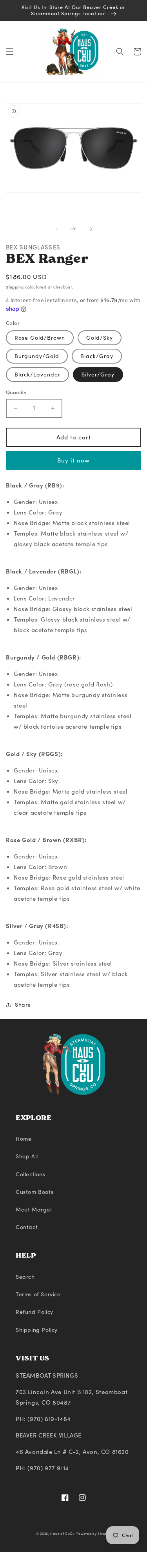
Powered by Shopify (93, 1533)
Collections (30, 1174)
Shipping (15, 287)
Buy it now (73, 460)
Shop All (27, 1156)
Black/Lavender (37, 374)
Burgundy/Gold (37, 356)
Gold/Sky (99, 337)
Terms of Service (38, 1294)
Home (23, 1138)
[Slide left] (56, 229)
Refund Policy (34, 1311)
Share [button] (23, 1004)
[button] (9, 51)
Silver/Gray (98, 374)
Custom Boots (34, 1191)
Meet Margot (34, 1209)
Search (25, 1276)
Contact (27, 1227)
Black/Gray (96, 356)
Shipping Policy (37, 1329)
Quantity (16, 392)
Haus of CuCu (62, 1533)
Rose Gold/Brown (40, 337)
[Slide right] (91, 229)
